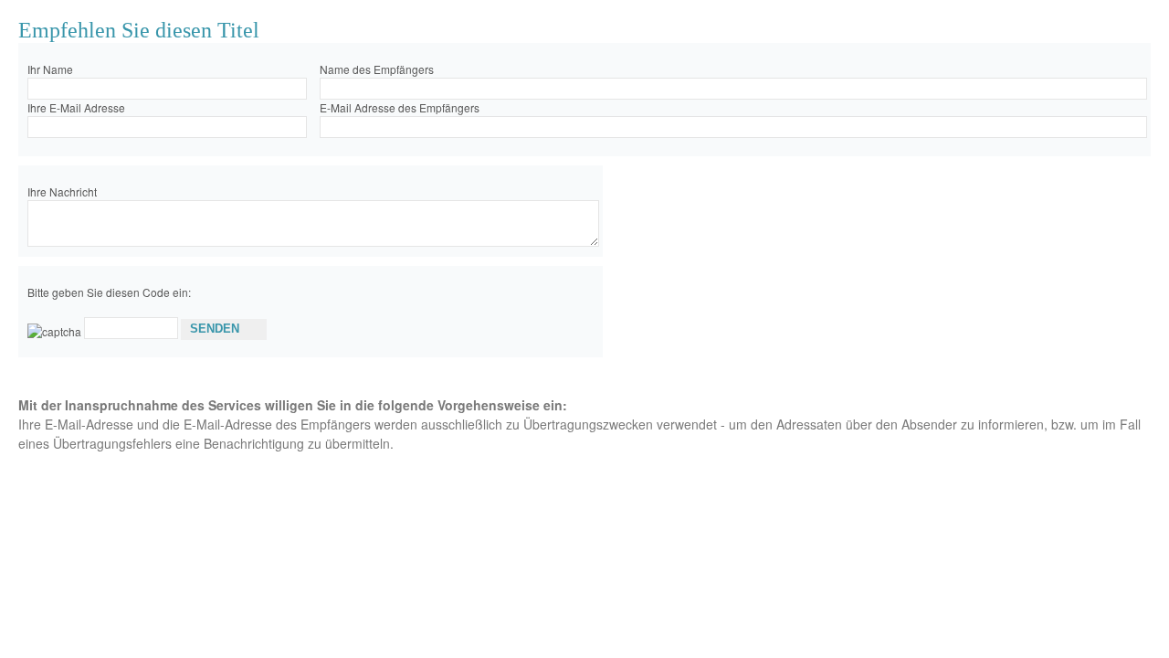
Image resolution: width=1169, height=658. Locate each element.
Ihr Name (50, 69)
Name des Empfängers (377, 69)
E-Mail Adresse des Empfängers (399, 107)
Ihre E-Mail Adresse (76, 107)
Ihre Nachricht (62, 191)
